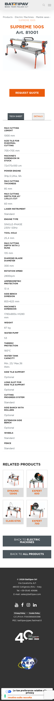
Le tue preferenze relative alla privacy (30, 691)
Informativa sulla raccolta (18, 697)
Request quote (27, 93)
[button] (51, 5)
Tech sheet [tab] (15, 116)
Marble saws (42, 17)
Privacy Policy (19, 613)
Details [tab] (38, 116)
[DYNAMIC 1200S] (13, 479)
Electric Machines (24, 17)
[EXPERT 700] (37, 509)
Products (8, 17)
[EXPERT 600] (37, 479)
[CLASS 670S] (13, 509)
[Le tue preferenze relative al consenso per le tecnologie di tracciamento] (5, 696)
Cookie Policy (34, 613)
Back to (27, 541)
